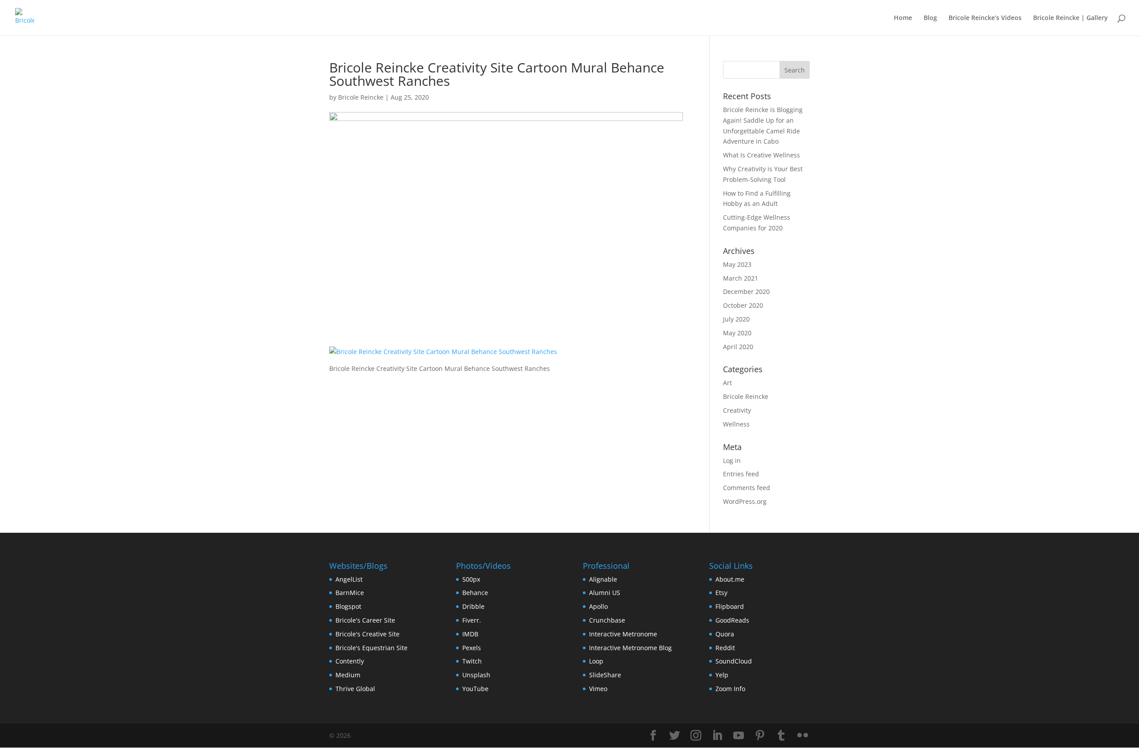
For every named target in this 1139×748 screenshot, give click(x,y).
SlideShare (605, 675)
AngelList (349, 579)
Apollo (598, 606)
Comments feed (746, 487)
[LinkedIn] (717, 735)
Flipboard (729, 606)
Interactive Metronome (623, 634)
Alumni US (604, 592)
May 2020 (737, 333)
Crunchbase (607, 620)
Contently (349, 661)
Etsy (721, 592)
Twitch (472, 661)
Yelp (721, 675)
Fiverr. (471, 620)
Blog (930, 18)
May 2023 (737, 264)
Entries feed (741, 474)
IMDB (470, 634)
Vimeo (598, 688)
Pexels (471, 647)
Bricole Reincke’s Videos (985, 18)
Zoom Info (730, 688)
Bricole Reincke (361, 97)
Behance (475, 592)
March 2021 (740, 278)
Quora (724, 634)
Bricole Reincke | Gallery (1070, 18)
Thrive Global (355, 688)
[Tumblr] (781, 735)
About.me (729, 579)
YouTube (475, 688)
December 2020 (746, 291)
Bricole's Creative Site (367, 634)
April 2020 (738, 346)
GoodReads (732, 620)
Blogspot (348, 606)
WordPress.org (745, 501)
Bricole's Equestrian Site (371, 647)
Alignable (603, 579)
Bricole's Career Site (365, 620)
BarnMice (349, 592)
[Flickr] (802, 735)
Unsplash (476, 675)
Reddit (725, 647)
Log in (732, 460)
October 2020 (743, 305)
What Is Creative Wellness (761, 155)
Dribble (473, 606)
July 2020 (736, 319)
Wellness (736, 424)
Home (903, 18)
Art (727, 382)
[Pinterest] (760, 735)
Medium (347, 675)
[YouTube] (738, 735)
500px (471, 579)
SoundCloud (733, 661)
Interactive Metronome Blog (630, 647)
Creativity (737, 410)
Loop (596, 661)
